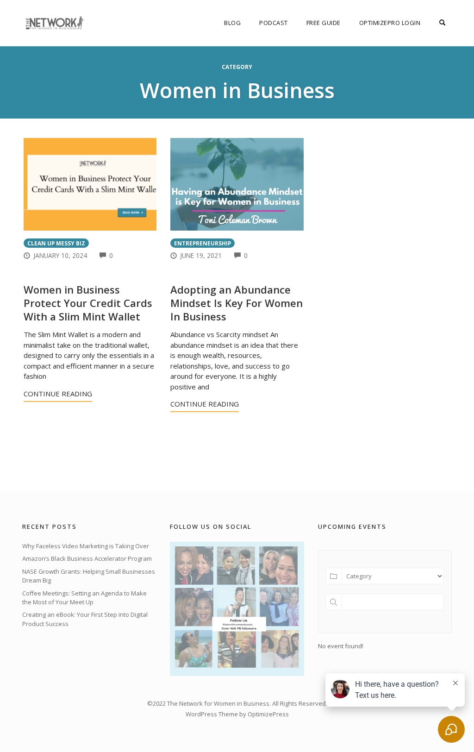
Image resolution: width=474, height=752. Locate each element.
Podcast (273, 23)
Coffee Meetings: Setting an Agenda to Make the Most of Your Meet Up (84, 598)
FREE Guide (323, 23)
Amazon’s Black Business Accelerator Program (87, 558)
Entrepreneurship (202, 243)
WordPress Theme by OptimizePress (237, 714)
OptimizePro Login (390, 23)
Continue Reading (58, 393)
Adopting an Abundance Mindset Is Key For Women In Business (236, 302)
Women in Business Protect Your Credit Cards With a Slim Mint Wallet (88, 302)
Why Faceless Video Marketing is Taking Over (85, 546)
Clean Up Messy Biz (56, 243)
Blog (232, 23)
